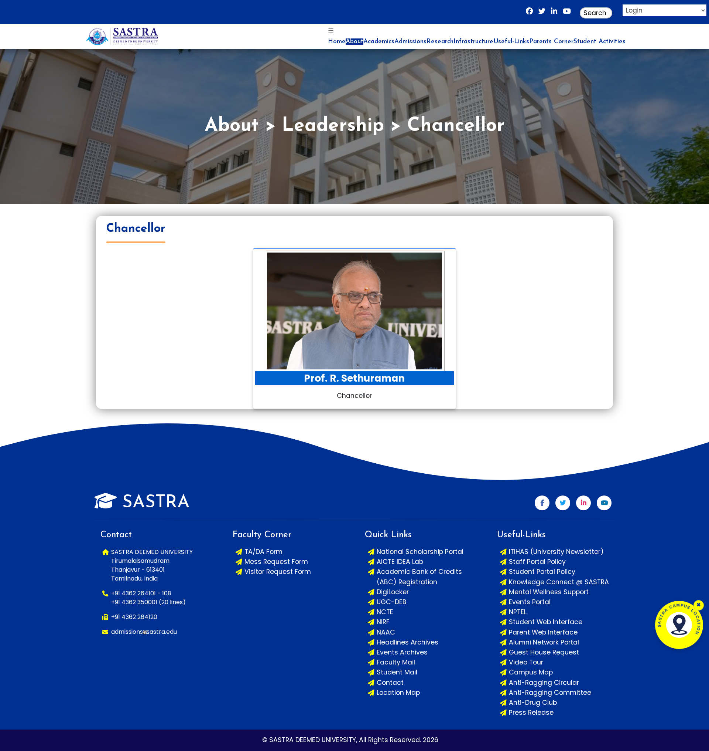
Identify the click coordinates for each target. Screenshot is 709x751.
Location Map (398, 692)
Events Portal (530, 602)
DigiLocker (393, 592)
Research (440, 41)
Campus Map (531, 672)
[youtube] (567, 13)
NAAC (386, 632)
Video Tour (526, 662)
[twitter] (541, 13)
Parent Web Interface (543, 632)
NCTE (385, 612)
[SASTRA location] (679, 625)
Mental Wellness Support (549, 592)
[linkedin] (554, 13)
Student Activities (599, 41)
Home (337, 41)
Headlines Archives (407, 642)
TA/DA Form (263, 551)
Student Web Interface (545, 622)
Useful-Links (511, 41)
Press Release (531, 712)
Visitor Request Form (277, 571)
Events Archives (402, 652)
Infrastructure (473, 41)
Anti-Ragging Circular (544, 682)
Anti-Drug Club (533, 702)
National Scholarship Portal (420, 551)
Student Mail (397, 672)
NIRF (383, 622)
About (354, 41)
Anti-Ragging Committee (550, 692)
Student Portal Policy (542, 571)
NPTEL (518, 612)
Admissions (410, 41)
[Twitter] (562, 502)
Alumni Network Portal (544, 642)
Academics (378, 41)
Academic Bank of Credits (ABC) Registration (419, 576)
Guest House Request (544, 652)
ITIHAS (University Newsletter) (556, 551)
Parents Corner (551, 41)
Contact (390, 682)
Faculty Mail (396, 662)
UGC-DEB (392, 602)
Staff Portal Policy (537, 561)
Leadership (333, 126)
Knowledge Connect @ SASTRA (559, 582)
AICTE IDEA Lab (400, 561)
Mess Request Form (276, 561)
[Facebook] (529, 13)
